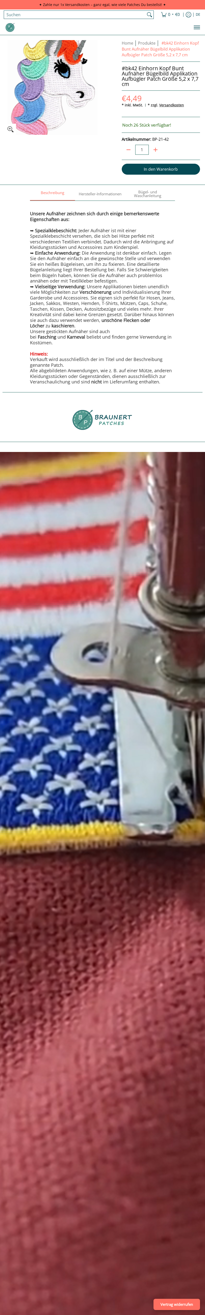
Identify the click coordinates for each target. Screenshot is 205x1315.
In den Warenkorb (161, 169)
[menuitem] (170, 14)
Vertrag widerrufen (176, 1304)
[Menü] (196, 27)
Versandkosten (171, 105)
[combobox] (75, 15)
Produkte (147, 43)
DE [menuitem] (198, 14)
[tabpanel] (102, 293)
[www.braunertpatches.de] (10, 27)
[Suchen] (150, 15)
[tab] (52, 194)
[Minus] (128, 149)
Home (127, 43)
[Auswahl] (155, 149)
